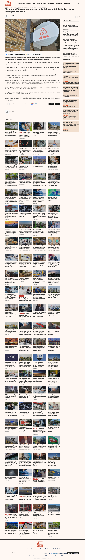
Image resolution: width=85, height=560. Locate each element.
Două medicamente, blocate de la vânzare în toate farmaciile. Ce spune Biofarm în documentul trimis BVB (54, 183)
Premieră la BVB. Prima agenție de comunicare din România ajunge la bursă (39, 264)
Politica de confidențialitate (26, 555)
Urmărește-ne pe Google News (34, 54)
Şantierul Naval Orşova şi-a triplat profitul (39, 165)
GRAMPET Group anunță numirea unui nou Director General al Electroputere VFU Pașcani (39, 314)
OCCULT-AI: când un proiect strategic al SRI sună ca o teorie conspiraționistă (25, 316)
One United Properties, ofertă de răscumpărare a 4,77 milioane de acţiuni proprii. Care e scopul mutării (11, 364)
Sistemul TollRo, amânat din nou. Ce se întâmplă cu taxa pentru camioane (54, 332)
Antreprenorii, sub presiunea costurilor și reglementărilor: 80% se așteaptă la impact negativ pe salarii (25, 348)
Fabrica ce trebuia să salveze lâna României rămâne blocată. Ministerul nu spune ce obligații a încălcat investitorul (25, 134)
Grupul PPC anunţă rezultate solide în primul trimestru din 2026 (53, 532)
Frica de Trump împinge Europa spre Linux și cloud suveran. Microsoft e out (11, 497)
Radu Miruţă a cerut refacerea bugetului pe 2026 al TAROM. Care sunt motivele (25, 479)
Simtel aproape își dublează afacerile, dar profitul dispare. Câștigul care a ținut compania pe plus (11, 133)
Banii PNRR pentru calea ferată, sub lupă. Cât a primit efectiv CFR (11, 516)
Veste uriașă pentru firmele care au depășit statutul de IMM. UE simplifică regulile (54, 413)
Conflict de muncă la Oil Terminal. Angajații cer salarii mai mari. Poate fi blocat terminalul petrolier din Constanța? (54, 133)
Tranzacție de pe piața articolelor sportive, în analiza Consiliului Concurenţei (25, 264)
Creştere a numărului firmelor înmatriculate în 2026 (39, 396)
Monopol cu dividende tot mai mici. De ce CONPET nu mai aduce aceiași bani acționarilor (11, 199)
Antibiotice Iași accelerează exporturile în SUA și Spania (25, 428)
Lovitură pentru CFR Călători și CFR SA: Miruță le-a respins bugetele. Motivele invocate (24, 515)
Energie (39, 3)
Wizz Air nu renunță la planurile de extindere (25, 181)
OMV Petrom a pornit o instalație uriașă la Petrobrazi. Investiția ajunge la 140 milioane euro (53, 364)
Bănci (44, 3)
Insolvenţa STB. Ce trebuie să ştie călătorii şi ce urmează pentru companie (39, 232)
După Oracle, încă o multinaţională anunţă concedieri (10, 331)
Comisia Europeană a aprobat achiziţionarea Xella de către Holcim (53, 396)
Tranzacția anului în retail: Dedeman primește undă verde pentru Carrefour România (38, 364)
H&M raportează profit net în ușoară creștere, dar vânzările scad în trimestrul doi (39, 348)
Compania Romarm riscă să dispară (24, 279)
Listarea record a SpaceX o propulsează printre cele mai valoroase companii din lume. (11, 413)
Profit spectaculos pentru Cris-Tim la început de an (52, 496)
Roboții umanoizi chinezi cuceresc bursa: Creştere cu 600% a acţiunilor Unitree (39, 151)
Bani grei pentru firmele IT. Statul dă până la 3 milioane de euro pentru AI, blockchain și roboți (25, 380)
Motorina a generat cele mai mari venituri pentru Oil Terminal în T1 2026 (11, 532)
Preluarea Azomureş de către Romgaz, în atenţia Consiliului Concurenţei (25, 231)
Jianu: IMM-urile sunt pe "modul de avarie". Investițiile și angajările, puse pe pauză (54, 264)
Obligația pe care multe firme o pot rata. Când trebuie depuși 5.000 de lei (39, 215)
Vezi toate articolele (54, 120)
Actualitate (21, 3)
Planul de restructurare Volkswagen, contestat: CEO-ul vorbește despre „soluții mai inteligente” (54, 280)
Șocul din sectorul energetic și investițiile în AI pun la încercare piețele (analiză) (10, 296)
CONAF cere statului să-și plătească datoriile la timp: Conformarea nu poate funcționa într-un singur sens (54, 151)
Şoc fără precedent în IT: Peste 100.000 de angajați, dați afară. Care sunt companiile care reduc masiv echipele (25, 364)
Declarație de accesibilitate (59, 555)
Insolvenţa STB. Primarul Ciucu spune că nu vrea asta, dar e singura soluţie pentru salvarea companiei (54, 232)
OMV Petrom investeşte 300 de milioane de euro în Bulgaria (11, 396)
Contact (51, 555)
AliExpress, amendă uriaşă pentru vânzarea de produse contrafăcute (11, 248)
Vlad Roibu (12, 15)
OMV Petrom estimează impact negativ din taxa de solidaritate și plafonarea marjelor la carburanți (39, 296)
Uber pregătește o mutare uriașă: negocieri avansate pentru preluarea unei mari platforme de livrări (11, 280)
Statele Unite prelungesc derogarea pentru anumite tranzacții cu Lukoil (11, 215)
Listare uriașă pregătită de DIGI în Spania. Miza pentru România (54, 296)
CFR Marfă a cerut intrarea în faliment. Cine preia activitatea (39, 462)
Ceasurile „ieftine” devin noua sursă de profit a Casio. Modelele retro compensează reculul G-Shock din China (54, 248)
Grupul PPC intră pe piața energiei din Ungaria (53, 199)
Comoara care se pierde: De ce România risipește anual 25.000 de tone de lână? (25, 298)
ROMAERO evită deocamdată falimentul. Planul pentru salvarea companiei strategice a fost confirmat (39, 183)
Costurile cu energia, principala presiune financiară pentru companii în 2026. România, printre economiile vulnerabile (54, 167)
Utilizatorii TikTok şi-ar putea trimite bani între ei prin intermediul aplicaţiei (25, 151)
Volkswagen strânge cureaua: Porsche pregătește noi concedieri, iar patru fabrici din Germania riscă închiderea (53, 215)
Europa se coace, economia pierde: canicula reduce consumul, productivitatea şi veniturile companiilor (25, 167)
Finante (28, 3)
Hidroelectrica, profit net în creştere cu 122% (54, 513)
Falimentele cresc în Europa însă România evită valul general (38, 132)
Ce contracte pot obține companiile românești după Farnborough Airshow (25, 199)
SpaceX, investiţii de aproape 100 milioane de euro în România (39, 380)
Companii (50, 3)
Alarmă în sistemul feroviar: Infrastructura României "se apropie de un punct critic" (39, 447)
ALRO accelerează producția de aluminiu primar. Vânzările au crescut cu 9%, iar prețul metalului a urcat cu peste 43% (39, 248)
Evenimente (58, 3)
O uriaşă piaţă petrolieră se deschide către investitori (11, 347)
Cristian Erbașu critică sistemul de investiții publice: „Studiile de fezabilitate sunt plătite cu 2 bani (25, 447)
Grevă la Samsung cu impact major (10, 478)
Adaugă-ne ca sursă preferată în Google (16, 54)
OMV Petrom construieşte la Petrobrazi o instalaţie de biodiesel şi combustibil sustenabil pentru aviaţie (53, 463)
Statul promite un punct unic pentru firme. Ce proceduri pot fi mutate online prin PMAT (11, 264)
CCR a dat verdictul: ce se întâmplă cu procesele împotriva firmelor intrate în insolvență (39, 515)
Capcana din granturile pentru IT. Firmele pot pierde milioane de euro (11, 380)
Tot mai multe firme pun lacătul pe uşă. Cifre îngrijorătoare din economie (25, 397)
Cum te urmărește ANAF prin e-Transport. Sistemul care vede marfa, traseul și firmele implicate (39, 413)
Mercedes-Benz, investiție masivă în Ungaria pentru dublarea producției (39, 280)
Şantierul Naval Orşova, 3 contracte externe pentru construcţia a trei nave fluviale (54, 348)
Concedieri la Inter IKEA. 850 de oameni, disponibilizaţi (54, 479)
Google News (36, 103)
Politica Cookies (35, 555)
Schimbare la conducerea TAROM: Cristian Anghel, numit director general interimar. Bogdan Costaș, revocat (10, 232)
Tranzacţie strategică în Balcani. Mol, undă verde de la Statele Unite (54, 446)
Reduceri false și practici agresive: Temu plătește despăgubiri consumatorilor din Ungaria (25, 532)
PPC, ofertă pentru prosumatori (38, 531)
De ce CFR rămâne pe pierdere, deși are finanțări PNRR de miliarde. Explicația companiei (39, 481)
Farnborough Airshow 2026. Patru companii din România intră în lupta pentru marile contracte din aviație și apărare (25, 248)
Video (34, 3)
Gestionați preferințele (44, 555)
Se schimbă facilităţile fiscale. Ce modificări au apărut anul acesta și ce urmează (11, 151)
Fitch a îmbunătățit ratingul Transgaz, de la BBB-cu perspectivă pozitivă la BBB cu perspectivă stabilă (11, 447)
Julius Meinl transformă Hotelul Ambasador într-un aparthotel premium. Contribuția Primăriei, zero (39, 497)
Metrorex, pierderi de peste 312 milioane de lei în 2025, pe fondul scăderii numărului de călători (54, 380)
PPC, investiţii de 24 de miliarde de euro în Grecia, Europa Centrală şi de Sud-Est (11, 463)
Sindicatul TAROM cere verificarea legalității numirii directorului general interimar (39, 199)
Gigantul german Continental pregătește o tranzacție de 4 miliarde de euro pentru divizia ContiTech (25, 332)
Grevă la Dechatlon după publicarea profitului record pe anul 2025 (11, 428)
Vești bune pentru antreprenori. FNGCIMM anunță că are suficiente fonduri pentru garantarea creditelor (39, 431)
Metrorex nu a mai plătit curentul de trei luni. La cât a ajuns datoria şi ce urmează (11, 167)
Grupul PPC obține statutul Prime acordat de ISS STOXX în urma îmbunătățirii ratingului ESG (11, 183)
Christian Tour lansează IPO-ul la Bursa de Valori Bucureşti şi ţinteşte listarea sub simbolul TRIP (25, 463)
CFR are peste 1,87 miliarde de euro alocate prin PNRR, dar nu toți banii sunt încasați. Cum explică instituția (25, 498)
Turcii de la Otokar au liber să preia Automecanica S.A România (53, 429)
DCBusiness (7, 7)
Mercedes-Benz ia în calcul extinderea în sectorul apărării (24, 412)
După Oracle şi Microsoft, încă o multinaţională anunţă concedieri (10, 314)
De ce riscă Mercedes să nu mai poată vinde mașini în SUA (25, 215)
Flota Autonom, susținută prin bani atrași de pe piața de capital (54, 314)
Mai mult (66, 3)
